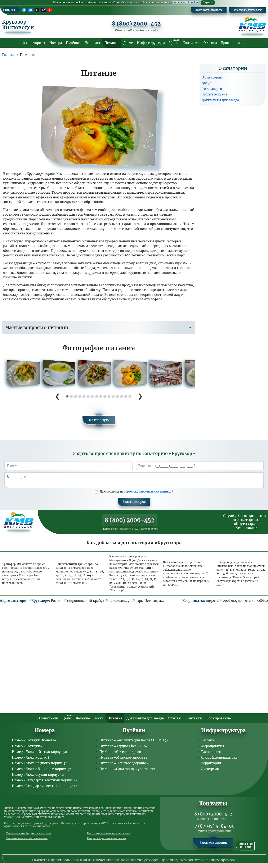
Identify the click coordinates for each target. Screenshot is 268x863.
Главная (9, 55)
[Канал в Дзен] (37, 10)
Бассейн (208, 740)
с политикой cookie (185, 2)
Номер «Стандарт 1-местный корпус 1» (44, 780)
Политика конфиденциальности (28, 833)
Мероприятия (212, 746)
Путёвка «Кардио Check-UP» (123, 746)
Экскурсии (210, 769)
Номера (55, 43)
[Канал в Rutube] (43, 10)
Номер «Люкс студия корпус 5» (38, 775)
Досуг (128, 43)
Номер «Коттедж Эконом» (34, 740)
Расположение (213, 752)
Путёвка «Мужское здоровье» (124, 757)
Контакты (191, 43)
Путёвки (73, 43)
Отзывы (210, 43)
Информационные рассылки (106, 838)
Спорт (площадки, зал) (219, 757)
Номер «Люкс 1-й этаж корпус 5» (39, 752)
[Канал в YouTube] (50, 10)
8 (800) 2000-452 (136, 24)
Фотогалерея (212, 88)
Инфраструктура (151, 43)
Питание (111, 43)
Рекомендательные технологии (108, 833)
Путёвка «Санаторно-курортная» (127, 769)
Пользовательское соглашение (27, 838)
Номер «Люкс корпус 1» (31, 757)
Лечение (92, 43)
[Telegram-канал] (24, 10)
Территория (211, 763)
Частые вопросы (215, 94)
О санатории (33, 43)
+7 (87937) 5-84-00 (213, 826)
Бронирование (233, 43)
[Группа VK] (30, 10)
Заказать (260, 2)
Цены (174, 42)
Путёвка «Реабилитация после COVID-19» (134, 740)
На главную (99, 420)
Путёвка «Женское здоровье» (124, 763)
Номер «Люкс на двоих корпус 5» (39, 763)
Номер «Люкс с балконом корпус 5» (41, 769)
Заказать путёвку (247, 10)
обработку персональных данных (147, 491)
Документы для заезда (220, 100)
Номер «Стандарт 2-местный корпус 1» (44, 786)
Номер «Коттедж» (27, 746)
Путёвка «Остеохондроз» (120, 752)
